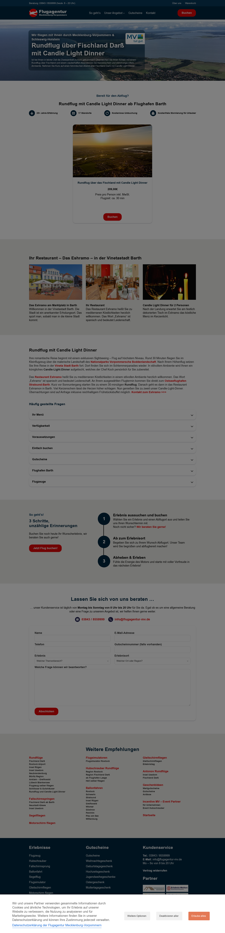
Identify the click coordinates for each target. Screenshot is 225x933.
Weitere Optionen (136, 916)
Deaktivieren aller (168, 916)
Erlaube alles (198, 916)
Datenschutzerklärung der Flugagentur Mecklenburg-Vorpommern (56, 925)
